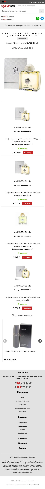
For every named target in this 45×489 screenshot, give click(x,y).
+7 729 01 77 (7, 20)
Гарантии (23, 404)
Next (40, 340)
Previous (5, 340)
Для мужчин (21, 25)
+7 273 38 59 (7, 16)
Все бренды (22, 39)
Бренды (37, 25)
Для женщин (9, 25)
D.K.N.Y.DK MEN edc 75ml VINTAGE (20, 351)
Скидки (22, 448)
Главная (9, 43)
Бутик (8, 6)
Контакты (22, 411)
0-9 (35, 35)
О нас (22, 397)
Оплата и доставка (22, 401)
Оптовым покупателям (22, 408)
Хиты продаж (22, 433)
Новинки (30, 25)
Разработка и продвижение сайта (17, 484)
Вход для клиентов (37, 2)
